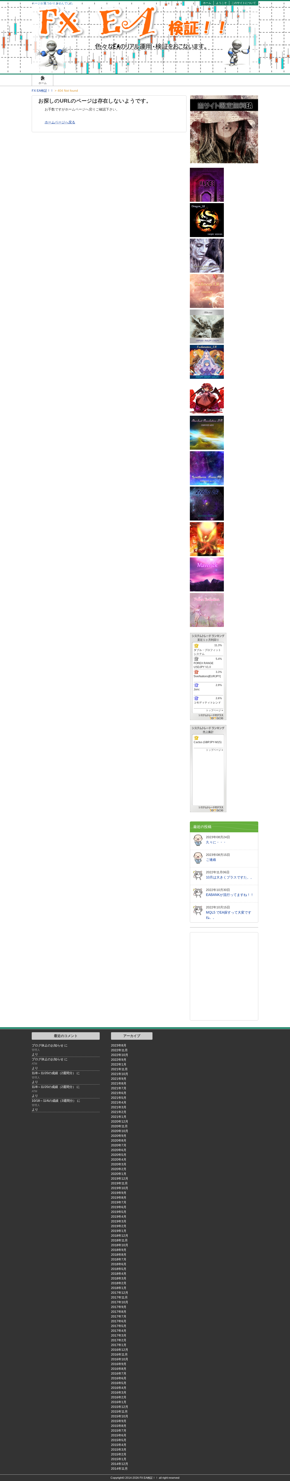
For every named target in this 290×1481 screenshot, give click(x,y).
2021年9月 (118, 1078)
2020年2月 (118, 1169)
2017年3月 (118, 1335)
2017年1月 (118, 1345)
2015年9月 (118, 1421)
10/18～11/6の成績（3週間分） (54, 1100)
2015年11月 (119, 1411)
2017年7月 (118, 1316)
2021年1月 (118, 1117)
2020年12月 (119, 1121)
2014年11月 (119, 1468)
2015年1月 (118, 1459)
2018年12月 (119, 1235)
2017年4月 (118, 1330)
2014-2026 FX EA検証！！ (141, 1477)
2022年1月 (118, 1064)
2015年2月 (118, 1454)
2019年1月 (118, 1231)
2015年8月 (118, 1426)
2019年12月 (119, 1178)
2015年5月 (118, 1440)
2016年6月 (118, 1378)
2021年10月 (119, 1074)
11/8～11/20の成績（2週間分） (54, 1073)
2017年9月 (118, 1307)
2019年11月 (119, 1183)
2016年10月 (119, 1359)
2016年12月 (119, 1349)
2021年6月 (118, 1093)
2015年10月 (119, 1416)
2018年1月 (118, 1288)
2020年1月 (118, 1174)
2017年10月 (119, 1302)
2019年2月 (118, 1226)
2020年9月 (118, 1136)
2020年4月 (118, 1159)
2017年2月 (118, 1340)
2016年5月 (118, 1383)
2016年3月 (118, 1392)
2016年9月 (118, 1364)
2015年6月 (118, 1435)
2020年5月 (118, 1155)
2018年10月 (119, 1245)
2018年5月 (118, 1269)
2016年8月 (118, 1369)
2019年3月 (118, 1221)
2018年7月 (118, 1259)
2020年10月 (119, 1131)
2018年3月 (118, 1278)
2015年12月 (119, 1407)
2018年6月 (118, 1264)
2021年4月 (118, 1102)
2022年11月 (119, 1050)
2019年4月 (118, 1216)
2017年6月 (118, 1321)
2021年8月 (118, 1083)
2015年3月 (118, 1449)
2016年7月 (118, 1373)
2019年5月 (118, 1212)
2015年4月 (118, 1445)
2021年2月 (118, 1112)
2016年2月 (118, 1397)
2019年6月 (118, 1207)
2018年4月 (118, 1273)
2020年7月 (118, 1145)
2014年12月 (119, 1464)
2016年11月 (119, 1354)
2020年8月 (118, 1140)
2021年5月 (118, 1097)
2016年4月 (118, 1388)
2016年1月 (118, 1402)
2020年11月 (119, 1126)
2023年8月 (118, 1045)
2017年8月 (118, 1311)
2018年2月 (118, 1283)
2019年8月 (118, 1197)
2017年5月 (118, 1326)
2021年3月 (118, 1107)
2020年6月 (118, 1150)
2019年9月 (118, 1193)
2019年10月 (119, 1188)
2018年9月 (118, 1250)
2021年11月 (119, 1069)
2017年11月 (119, 1297)
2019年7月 (118, 1202)
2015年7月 (118, 1430)
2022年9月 (118, 1059)
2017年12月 (119, 1292)
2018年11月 (119, 1240)
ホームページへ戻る (60, 122)
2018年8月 (118, 1254)
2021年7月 (118, 1088)
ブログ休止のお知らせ (47, 1045)
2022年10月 (119, 1055)
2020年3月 (118, 1164)
